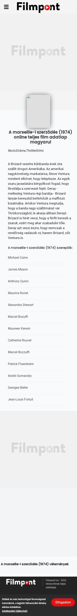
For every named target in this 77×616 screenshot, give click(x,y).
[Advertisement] (38, 52)
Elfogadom (63, 602)
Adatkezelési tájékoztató (14, 611)
